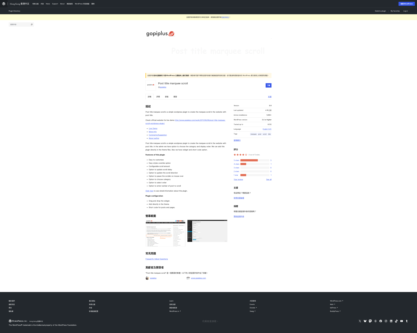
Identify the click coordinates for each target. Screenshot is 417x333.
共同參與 (253, 301)
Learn (171, 301)
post (259, 134)
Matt (332, 304)
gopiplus (163, 87)
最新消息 (12, 304)
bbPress (334, 308)
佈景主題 (92, 304)
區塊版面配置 (93, 311)
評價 (158, 97)
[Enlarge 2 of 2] (224, 223)
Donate (253, 308)
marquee (253, 134)
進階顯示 (237, 140)
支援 (269, 97)
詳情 (149, 97)
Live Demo (153, 128)
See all (268, 179)
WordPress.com (336, 301)
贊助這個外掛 (239, 216)
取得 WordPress (407, 4)
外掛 (90, 308)
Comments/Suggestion (158, 135)
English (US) (267, 129)
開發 (175, 97)
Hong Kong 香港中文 (36, 321)
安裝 (166, 97)
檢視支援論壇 (239, 198)
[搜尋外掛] (32, 24)
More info (153, 132)
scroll (264, 134)
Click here (149, 191)
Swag (253, 311)
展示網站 (92, 301)
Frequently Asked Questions (157, 259)
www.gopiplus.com (198, 278)
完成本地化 (225, 17)
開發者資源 (173, 308)
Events (252, 304)
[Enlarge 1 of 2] (183, 223)
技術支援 (172, 304)
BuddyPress (335, 311)
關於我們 (12, 301)
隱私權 (11, 311)
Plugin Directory (14, 11)
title (269, 134)
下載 (268, 85)
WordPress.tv (175, 311)
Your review (238, 179)
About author (154, 138)
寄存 (10, 308)
